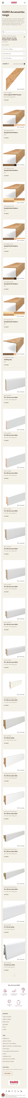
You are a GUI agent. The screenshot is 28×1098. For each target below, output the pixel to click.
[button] (24, 37)
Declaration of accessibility (9, 1091)
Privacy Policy (6, 1081)
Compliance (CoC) (7, 1088)
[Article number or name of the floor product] (14, 32)
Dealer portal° (6, 1054)
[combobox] (14, 49)
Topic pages (5, 1057)
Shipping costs (6, 1071)
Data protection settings (8, 1093)
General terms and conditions (9, 1076)
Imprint (4, 1086)
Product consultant (7, 1049)
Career (4, 1059)
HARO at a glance (7, 1051)
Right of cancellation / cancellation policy (12, 1078)
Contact (4, 1062)
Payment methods (7, 1073)
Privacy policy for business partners (11, 1083)
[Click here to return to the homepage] (14, 3)
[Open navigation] (4, 2)
